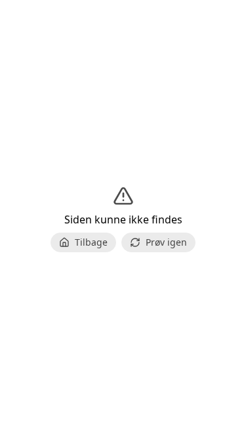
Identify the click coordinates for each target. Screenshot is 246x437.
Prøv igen (166, 242)
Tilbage (91, 242)
